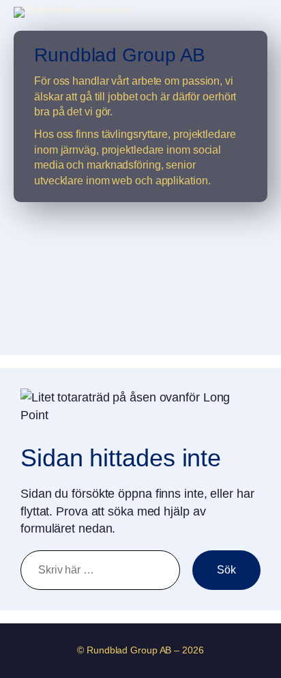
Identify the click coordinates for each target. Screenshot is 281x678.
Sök (226, 569)
